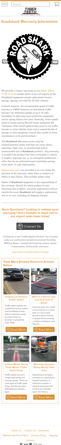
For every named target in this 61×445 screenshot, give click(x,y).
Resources (44, 430)
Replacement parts (11, 170)
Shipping (53, 435)
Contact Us (32, 226)
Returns (30, 440)
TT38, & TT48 (9, 94)
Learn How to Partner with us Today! (30, 252)
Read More (18, 329)
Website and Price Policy (15, 435)
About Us (16, 430)
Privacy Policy (38, 435)
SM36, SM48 (47, 90)
